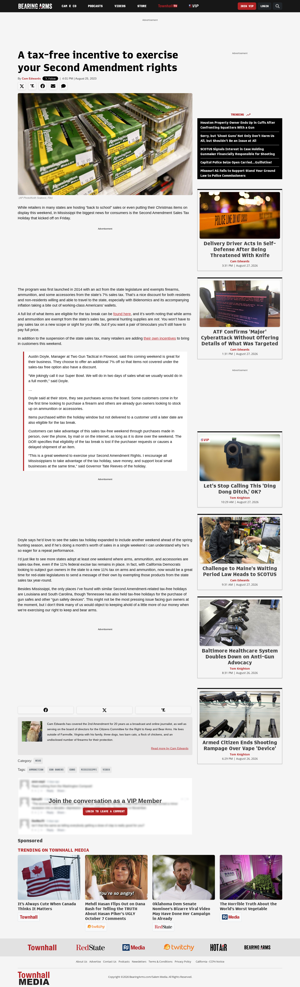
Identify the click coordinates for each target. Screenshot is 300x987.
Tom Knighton (240, 498)
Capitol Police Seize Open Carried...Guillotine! (236, 162)
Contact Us (109, 961)
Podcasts (95, 6)
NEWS (38, 760)
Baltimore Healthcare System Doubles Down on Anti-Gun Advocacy (240, 656)
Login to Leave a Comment (105, 811)
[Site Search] (277, 6)
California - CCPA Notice (210, 961)
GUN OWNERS (56, 769)
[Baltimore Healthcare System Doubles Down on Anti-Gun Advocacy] (240, 622)
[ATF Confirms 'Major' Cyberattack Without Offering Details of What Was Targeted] (240, 303)
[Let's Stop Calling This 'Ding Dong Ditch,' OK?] (240, 457)
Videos (120, 6)
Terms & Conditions (160, 961)
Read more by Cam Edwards (169, 748)
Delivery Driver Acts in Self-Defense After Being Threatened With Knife (240, 249)
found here (122, 314)
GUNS (72, 769)
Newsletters (139, 961)
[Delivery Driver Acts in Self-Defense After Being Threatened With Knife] (240, 215)
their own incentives (160, 338)
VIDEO (106, 769)
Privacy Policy (183, 961)
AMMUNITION (36, 769)
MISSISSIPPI (89, 769)
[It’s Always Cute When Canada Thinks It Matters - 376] (49, 877)
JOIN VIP (246, 6)
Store (142, 6)
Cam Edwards (31, 78)
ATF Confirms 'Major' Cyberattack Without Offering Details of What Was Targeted (240, 337)
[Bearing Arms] (35, 6)
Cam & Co (69, 6)
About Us (81, 961)
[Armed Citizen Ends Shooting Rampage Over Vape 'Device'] (240, 714)
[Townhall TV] (167, 6)
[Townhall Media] (33, 978)
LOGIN (264, 6)
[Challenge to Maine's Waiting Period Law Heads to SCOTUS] (240, 540)
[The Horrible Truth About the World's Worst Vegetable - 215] (251, 877)
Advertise (95, 961)
